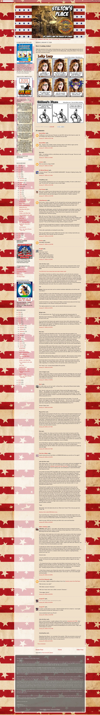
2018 (19, 235)
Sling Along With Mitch (24, 209)
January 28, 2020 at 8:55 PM (45, 594)
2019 (19, 233)
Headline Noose (23, 220)
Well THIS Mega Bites (24, 222)
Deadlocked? (22, 201)
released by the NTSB (72, 621)
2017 (19, 237)
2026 (19, 165)
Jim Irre (41, 240)
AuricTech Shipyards (44, 579)
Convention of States (21, 271)
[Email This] (58, 126)
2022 (19, 173)
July (20, 188)
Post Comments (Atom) (47, 652)
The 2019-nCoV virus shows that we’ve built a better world (52, 271)
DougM (41, 248)
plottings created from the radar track (59, 466)
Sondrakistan (20, 274)
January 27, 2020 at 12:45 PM (46, 244)
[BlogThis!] (59, 126)
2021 (19, 174)
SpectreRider (42, 133)
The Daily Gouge (21, 276)
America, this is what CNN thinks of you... (48, 512)
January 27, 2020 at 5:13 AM (45, 175)
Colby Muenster (43, 200)
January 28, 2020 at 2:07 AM (45, 426)
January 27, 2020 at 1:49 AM (45, 157)
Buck (40, 384)
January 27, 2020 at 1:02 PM (45, 259)
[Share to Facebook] (62, 126)
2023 (19, 171)
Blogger (58, 709)
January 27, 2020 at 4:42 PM (45, 327)
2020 (19, 176)
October (21, 182)
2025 (19, 167)
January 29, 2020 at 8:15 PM (45, 641)
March (21, 196)
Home (60, 649)
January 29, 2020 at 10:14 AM (46, 628)
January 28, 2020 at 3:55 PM (45, 522)
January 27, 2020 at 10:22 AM (46, 185)
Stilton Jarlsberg (43, 526)
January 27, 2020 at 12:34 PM (46, 236)
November (22, 180)
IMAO (18, 273)
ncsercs (41, 162)
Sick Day (21, 211)
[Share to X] (60, 126)
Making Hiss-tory (23, 207)
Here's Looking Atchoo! (24, 205)
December (22, 178)
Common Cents (20, 269)
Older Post (80, 649)
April (20, 194)
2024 (19, 169)
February (21, 198)
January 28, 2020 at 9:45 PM (45, 602)
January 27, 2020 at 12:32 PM (46, 196)
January (21, 199)
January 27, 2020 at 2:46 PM (45, 308)
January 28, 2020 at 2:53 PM (45, 457)
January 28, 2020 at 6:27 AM (45, 448)
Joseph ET (41, 598)
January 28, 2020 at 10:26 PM (46, 614)
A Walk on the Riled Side (24, 213)
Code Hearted (22, 227)
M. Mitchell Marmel (43, 170)
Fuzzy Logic (22, 203)
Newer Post (39, 649)
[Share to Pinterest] (63, 126)
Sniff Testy (21, 218)
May (20, 192)
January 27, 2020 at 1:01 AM (45, 148)
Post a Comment (41, 643)
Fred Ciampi (42, 189)
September (22, 184)
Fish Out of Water (43, 453)
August (21, 186)
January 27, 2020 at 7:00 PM (45, 379)
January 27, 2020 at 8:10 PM (45, 407)
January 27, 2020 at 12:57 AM (46, 138)
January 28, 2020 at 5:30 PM (45, 574)
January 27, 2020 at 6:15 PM (45, 367)
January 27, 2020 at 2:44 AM (45, 165)
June (20, 190)
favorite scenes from (73, 581)
